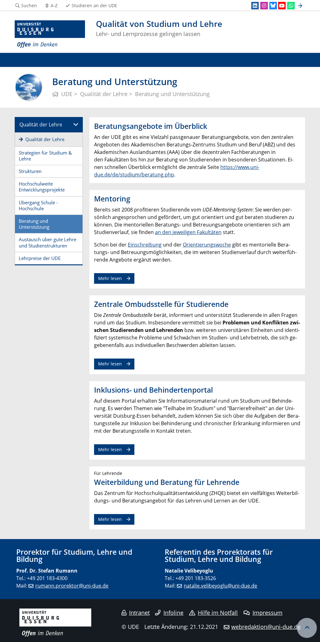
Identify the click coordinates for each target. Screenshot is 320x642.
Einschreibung (145, 244)
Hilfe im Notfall (218, 612)
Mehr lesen (110, 278)
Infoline (173, 612)
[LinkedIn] (255, 5)
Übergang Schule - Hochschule (38, 205)
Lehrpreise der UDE (40, 258)
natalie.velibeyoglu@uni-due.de (220, 585)
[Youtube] (282, 5)
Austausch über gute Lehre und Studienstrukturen (47, 242)
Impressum (267, 612)
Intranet (139, 612)
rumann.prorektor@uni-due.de (71, 585)
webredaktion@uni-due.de (266, 626)
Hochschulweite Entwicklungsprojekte (42, 187)
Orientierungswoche (207, 244)
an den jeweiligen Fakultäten (188, 232)
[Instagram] (264, 5)
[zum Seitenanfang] (307, 628)
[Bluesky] (273, 5)
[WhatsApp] (291, 5)
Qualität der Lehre (40, 124)
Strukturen (30, 171)
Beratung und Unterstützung (34, 224)
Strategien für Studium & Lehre (45, 156)
